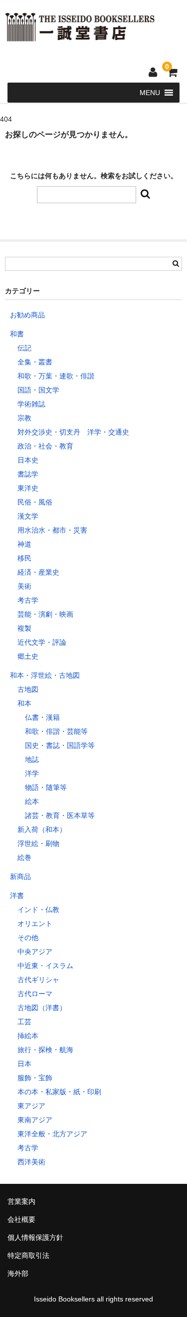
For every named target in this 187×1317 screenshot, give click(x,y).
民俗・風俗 (34, 502)
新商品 (20, 876)
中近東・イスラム (45, 966)
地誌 (32, 759)
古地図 (27, 689)
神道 (24, 544)
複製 (24, 628)
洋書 (17, 896)
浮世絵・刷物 (38, 843)
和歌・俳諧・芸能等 (56, 731)
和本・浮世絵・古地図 (45, 675)
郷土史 (27, 656)
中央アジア (34, 952)
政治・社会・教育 (45, 446)
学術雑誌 (31, 404)
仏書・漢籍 (42, 717)
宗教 (24, 418)
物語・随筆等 (46, 787)
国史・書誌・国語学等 (60, 745)
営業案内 (21, 1201)
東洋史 (27, 488)
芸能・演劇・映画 (45, 614)
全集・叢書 (34, 362)
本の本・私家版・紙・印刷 (59, 1092)
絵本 (32, 801)
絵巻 (24, 857)
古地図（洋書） (41, 1008)
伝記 (24, 348)
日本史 (27, 460)
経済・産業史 (38, 572)
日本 (24, 1064)
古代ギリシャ (38, 980)
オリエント (34, 924)
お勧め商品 (27, 315)
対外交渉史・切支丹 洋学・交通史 (73, 432)
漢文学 (27, 516)
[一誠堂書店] (80, 35)
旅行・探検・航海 (45, 1050)
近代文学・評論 (41, 642)
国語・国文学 (38, 390)
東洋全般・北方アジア (52, 1134)
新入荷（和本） (41, 829)
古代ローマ (34, 994)
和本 (24, 703)
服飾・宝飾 (34, 1078)
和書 (17, 334)
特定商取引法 (28, 1255)
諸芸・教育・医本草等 (60, 815)
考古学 (27, 600)
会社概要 (21, 1219)
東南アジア (34, 1120)
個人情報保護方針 (35, 1237)
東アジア (31, 1106)
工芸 (24, 1022)
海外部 (17, 1273)
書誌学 (27, 474)
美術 (24, 586)
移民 (24, 558)
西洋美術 (31, 1162)
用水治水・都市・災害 (52, 530)
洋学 (32, 773)
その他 (27, 938)
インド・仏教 (38, 910)
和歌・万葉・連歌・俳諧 (55, 376)
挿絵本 (27, 1036)
